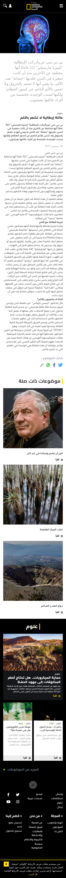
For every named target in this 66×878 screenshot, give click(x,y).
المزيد (31, 874)
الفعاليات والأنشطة (37, 833)
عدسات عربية (35, 798)
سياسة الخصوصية (36, 846)
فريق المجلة (35, 827)
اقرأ (57, 459)
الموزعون (58, 827)
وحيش (59, 794)
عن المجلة (37, 823)
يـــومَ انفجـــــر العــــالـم (52, 606)
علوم (57, 674)
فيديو (39, 794)
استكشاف (57, 798)
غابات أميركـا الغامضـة (51, 529)
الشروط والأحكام (33, 839)
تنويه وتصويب (55, 823)
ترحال (60, 807)
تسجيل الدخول (14, 831)
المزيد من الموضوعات (23, 769)
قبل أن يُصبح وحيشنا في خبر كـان (45, 453)
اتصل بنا (58, 831)
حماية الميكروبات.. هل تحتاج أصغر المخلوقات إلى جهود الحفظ (34, 679)
